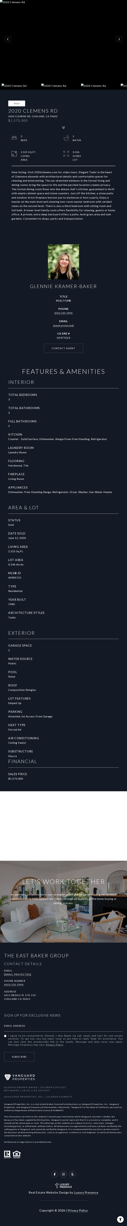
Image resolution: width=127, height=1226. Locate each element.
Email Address (14, 1025)
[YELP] (72, 1174)
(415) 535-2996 (63, 313)
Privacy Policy (54, 1044)
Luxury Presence (86, 1192)
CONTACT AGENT (63, 348)
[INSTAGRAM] (63, 1174)
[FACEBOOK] (54, 1174)
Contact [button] (63, 921)
